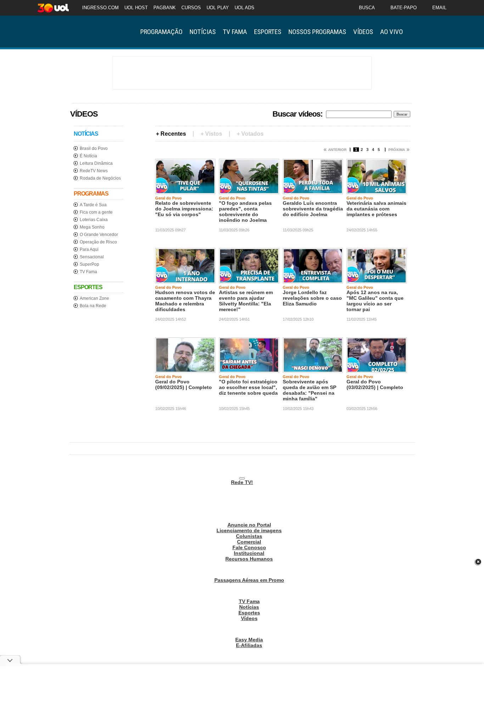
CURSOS (191, 7)
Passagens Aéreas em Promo (249, 580)
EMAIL (439, 7)
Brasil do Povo (94, 148)
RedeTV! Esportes (96, 31)
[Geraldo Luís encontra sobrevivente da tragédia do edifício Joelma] (313, 191)
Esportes (267, 32)
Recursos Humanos (249, 559)
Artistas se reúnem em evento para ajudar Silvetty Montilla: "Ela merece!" (246, 300)
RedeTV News (94, 170)
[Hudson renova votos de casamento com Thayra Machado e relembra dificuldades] (185, 280)
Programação (161, 32)
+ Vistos (211, 134)
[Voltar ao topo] (242, 478)
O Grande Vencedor (99, 234)
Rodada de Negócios (100, 178)
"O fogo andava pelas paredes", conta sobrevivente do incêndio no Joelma (245, 211)
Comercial (249, 542)
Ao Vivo (391, 32)
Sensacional (92, 256)
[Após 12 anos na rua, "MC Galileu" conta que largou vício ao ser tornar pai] (377, 280)
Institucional (249, 553)
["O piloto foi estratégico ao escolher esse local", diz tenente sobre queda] (249, 370)
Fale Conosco (249, 547)
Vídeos (363, 32)
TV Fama (235, 32)
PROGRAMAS (91, 194)
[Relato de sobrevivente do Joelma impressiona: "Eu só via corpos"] (185, 191)
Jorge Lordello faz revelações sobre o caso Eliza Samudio (312, 297)
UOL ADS (244, 7)
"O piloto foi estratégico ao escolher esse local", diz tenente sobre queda (248, 387)
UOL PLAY (218, 7)
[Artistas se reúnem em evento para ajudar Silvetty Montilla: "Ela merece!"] (249, 280)
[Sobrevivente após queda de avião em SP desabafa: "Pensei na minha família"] (313, 370)
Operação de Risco (98, 242)
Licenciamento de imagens (249, 530)
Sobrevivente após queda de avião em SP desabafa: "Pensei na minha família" (309, 390)
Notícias (203, 32)
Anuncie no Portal (249, 525)
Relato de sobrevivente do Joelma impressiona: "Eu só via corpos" (184, 208)
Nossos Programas (317, 32)
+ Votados (250, 134)
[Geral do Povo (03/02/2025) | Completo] (377, 370)
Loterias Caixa (94, 219)
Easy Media (249, 639)
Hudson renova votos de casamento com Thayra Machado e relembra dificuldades (185, 300)
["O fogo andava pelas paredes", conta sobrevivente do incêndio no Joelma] (249, 191)
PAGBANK (164, 7)
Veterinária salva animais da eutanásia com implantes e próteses (376, 208)
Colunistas (249, 536)
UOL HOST (136, 7)
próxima (396, 150)
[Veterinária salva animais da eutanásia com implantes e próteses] (377, 191)
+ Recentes (171, 134)
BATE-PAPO (403, 7)
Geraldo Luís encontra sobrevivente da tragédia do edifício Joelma (313, 208)
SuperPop (89, 264)
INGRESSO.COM (100, 7)
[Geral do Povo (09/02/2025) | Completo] (185, 370)
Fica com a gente (96, 212)
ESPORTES (88, 287)
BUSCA (367, 7)
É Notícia (88, 155)
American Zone (94, 298)
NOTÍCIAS (86, 134)
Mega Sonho (92, 227)
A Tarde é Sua (93, 204)
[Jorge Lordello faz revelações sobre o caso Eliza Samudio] (313, 280)
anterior (337, 150)
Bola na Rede (93, 305)
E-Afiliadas (249, 645)
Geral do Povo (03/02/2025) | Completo (375, 384)
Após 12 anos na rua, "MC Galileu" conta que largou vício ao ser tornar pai (375, 300)
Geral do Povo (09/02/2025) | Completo (183, 384)
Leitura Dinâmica (96, 163)
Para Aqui (89, 249)
